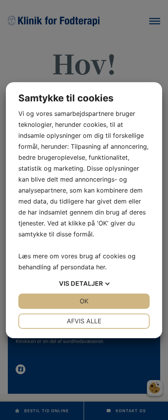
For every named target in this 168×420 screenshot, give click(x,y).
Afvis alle (84, 321)
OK (84, 301)
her (100, 267)
